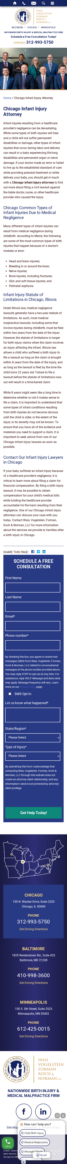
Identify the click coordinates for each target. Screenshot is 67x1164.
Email (33, 3)
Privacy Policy (28, 686)
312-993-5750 (39, 42)
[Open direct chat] (57, 1115)
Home (15, 3)
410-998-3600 (33, 975)
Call (24, 3)
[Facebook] (23, 1111)
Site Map (12, 1127)
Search (43, 3)
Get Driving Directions (33, 929)
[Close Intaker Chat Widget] (63, 1115)
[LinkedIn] (43, 1111)
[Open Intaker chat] (23, 1162)
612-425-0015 (33, 1029)
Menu (52, 3)
